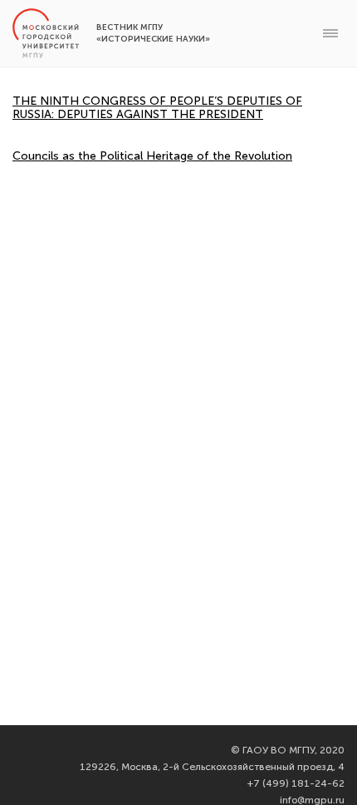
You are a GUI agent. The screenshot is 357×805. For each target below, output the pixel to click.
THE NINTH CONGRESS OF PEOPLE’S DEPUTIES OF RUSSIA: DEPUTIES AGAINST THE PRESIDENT (157, 107)
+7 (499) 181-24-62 (296, 783)
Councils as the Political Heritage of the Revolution (152, 156)
